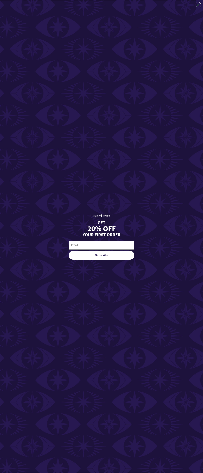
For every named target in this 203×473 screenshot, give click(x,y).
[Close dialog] (198, 4)
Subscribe (101, 255)
